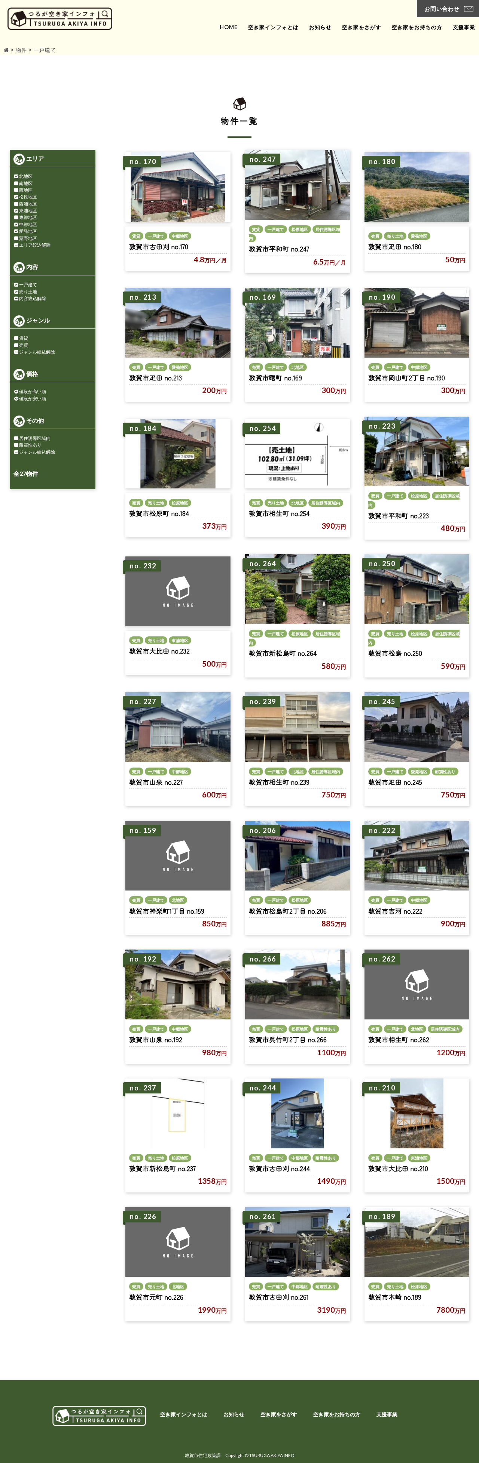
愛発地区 (28, 231)
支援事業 (464, 27)
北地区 (26, 176)
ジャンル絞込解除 (37, 352)
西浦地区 (28, 204)
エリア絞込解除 (35, 245)
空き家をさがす (361, 27)
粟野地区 (28, 238)
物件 (21, 50)
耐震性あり (30, 445)
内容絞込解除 (32, 298)
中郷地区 (28, 224)
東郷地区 (28, 217)
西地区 (26, 190)
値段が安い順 (32, 398)
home (229, 27)
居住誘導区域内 (35, 438)
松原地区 (28, 197)
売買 (23, 345)
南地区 (26, 183)
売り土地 (28, 291)
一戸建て (28, 284)
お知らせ (320, 27)
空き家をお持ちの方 (417, 27)
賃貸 (23, 338)
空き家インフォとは (273, 27)
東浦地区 (28, 210)
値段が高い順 (32, 391)
